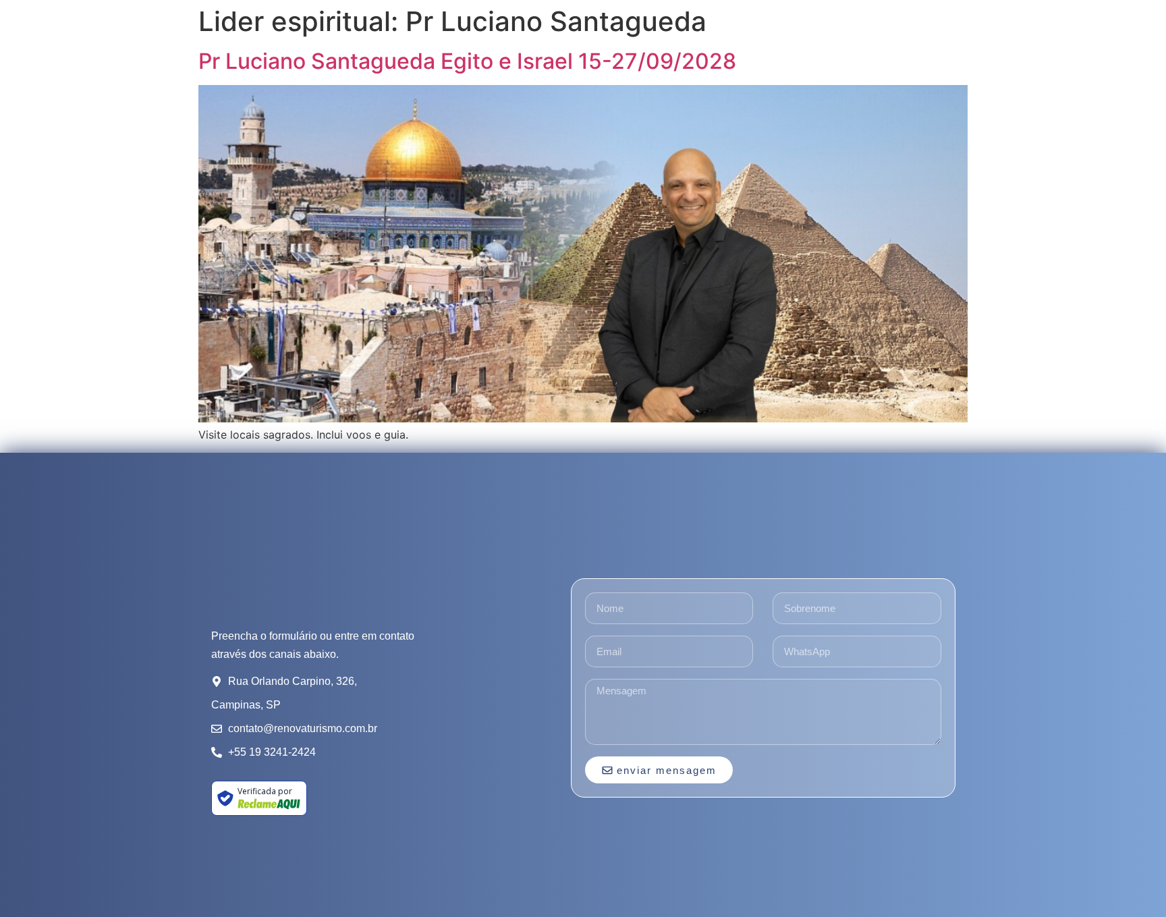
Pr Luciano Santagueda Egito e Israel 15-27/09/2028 (467, 61)
